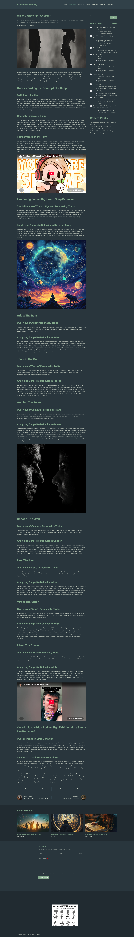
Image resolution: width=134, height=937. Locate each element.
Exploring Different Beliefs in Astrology (101, 131)
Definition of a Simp (103, 29)
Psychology (95, 4)
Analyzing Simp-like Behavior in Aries (107, 52)
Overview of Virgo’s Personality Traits (107, 93)
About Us (102, 4)
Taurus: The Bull (97, 54)
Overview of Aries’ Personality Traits (107, 50)
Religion (88, 4)
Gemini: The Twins (98, 64)
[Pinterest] (60, 789)
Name (41, 853)
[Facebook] (25, 789)
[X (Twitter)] (42, 789)
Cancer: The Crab (98, 74)
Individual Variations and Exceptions (107, 112)
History (80, 4)
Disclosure (35, 893)
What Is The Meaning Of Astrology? (96, 834)
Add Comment (43, 858)
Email (61, 853)
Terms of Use (20, 896)
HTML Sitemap (43, 893)
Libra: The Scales (98, 97)
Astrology (72, 4)
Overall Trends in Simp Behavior (106, 110)
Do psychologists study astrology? (100, 127)
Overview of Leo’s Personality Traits (107, 86)
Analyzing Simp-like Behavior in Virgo (107, 95)
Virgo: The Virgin (98, 91)
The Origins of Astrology (97, 133)
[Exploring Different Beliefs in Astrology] (33, 823)
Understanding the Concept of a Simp (104, 27)
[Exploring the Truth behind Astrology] (67, 823)
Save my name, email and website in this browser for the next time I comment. (59, 873)
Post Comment (43, 877)
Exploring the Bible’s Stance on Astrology (102, 129)
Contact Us (110, 4)
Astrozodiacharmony (27, 4)
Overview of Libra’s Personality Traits (107, 100)
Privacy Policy (53, 893)
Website (81, 853)
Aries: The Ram (97, 48)
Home (65, 4)
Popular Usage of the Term (105, 33)
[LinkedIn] (77, 789)
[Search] (116, 4)
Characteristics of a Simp (104, 31)
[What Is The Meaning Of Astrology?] (101, 823)
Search (92, 15)
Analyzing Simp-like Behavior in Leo (107, 88)
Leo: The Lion (97, 84)
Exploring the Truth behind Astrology (62, 834)
